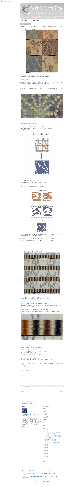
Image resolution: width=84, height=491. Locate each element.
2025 (45, 410)
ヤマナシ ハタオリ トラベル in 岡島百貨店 (52, 442)
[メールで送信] (23, 386)
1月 (46, 458)
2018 (45, 420)
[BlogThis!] (25, 386)
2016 (45, 423)
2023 (45, 413)
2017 (45, 422)
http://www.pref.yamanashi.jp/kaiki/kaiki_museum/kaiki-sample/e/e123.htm (34, 298)
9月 (46, 445)
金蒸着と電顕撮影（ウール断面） (51, 439)
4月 (46, 453)
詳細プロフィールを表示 (26, 426)
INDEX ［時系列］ (36, 20)
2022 (45, 414)
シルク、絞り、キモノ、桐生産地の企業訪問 (53, 435)
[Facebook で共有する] (27, 386)
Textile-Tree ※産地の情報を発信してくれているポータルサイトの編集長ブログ (37, 470)
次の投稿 (22, 391)
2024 (45, 411)
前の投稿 (61, 391)
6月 (46, 450)
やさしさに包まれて (26, 471)
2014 (45, 426)
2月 (46, 456)
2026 (45, 408)
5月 (46, 451)
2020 (45, 417)
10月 (46, 444)
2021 (45, 416)
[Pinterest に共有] (28, 386)
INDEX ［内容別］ (28, 20)
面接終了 (24, 474)
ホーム (22, 20)
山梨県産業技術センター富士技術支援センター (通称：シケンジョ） (32, 415)
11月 (46, 431)
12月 (46, 429)
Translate (30, 403)
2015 (45, 425)
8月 (46, 447)
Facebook (43, 20)
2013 (45, 428)
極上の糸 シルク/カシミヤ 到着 (50, 440)
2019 (45, 419)
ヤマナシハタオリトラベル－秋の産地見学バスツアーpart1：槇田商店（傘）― (53, 433)
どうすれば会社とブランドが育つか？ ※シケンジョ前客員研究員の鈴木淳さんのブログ (39, 473)
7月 (46, 448)
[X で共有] (26, 386)
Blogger (48, 481)
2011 (45, 461)
